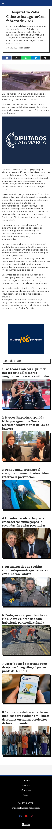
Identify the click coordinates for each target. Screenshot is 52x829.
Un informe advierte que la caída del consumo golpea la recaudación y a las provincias (23, 521)
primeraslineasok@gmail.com (26, 808)
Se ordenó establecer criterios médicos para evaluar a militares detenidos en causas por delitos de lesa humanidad (25, 717)
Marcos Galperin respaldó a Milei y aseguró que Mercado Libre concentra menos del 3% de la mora (25, 423)
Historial (26, 785)
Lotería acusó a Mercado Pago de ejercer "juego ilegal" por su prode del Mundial (24, 667)
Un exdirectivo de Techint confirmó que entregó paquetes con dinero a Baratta (25, 570)
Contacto (26, 780)
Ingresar (27, 790)
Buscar (26, 795)
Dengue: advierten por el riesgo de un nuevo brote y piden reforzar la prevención (25, 473)
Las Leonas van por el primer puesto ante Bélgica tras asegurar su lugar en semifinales (25, 372)
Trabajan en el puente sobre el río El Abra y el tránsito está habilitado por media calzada (25, 618)
